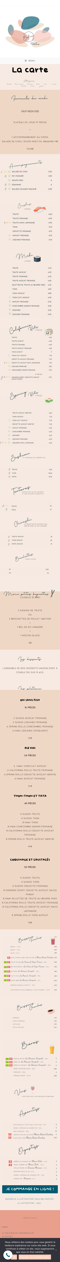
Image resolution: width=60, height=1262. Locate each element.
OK (14, 1257)
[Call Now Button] (7, 1255)
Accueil (9, 1236)
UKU (38, 1203)
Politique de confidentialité (19, 1233)
